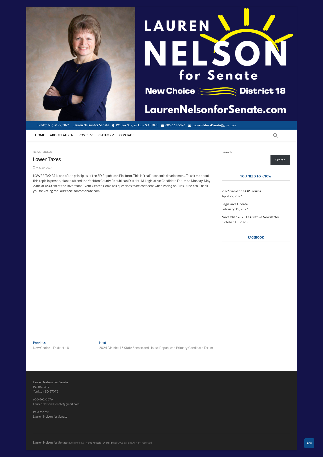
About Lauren (62, 135)
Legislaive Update (235, 204)
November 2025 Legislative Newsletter (250, 217)
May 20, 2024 (43, 167)
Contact (126, 135)
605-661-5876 (175, 125)
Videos (47, 151)
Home (40, 135)
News (37, 151)
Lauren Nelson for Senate (50, 442)
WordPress (109, 442)
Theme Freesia (92, 442)
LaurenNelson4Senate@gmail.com (214, 125)
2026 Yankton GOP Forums (241, 191)
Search (227, 152)
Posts (84, 135)
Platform (106, 135)
